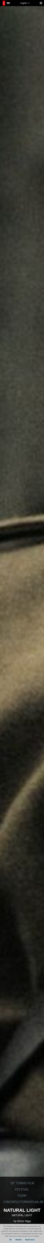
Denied (18, 1240)
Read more (30, 1240)
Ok (10, 1240)
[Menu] (41, 3)
